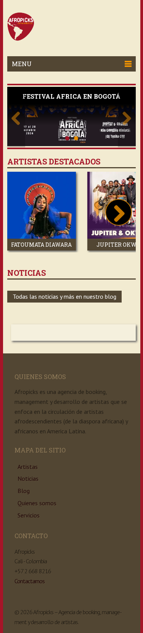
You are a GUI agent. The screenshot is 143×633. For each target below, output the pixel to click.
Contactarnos (29, 581)
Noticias (28, 478)
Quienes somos (37, 503)
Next (127, 117)
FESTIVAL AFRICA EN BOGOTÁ (71, 96)
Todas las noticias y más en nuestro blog (64, 296)
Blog (24, 491)
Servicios (29, 515)
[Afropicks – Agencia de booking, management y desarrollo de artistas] (21, 38)
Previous (16, 117)
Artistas (28, 466)
